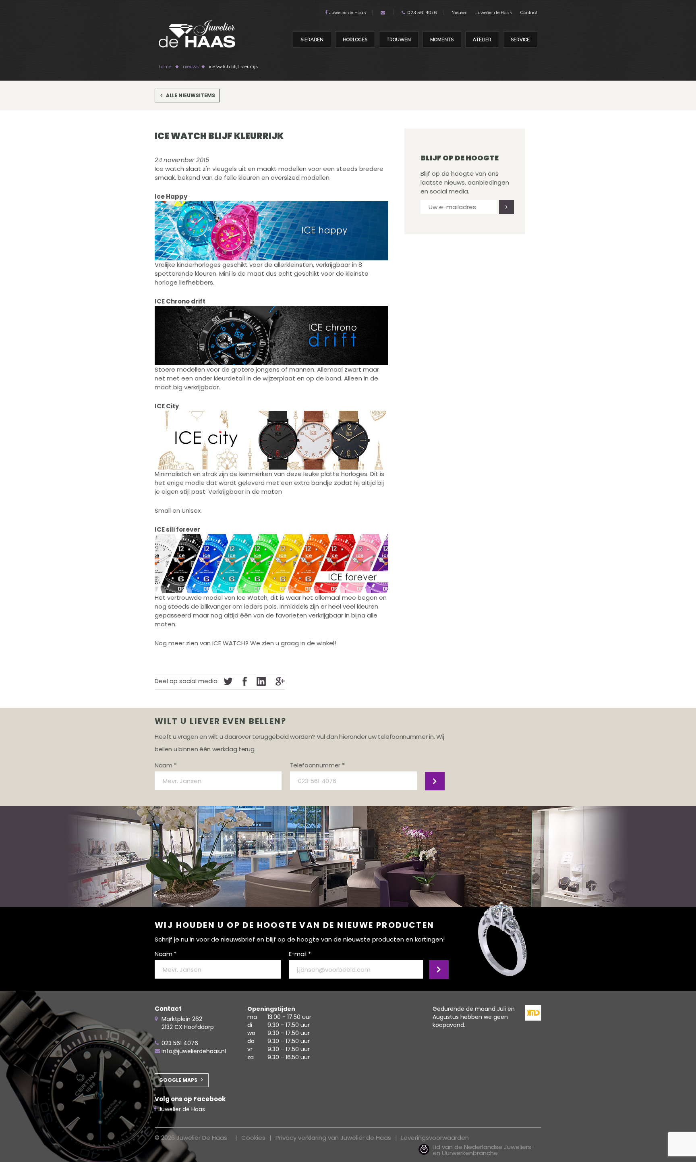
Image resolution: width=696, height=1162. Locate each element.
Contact (528, 12)
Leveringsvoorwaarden (435, 1137)
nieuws (191, 66)
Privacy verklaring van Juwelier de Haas (333, 1137)
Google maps (178, 1080)
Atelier (482, 39)
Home (165, 66)
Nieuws (460, 12)
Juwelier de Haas (347, 12)
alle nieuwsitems (190, 95)
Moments (442, 39)
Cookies (253, 1137)
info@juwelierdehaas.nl (194, 1051)
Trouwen (399, 39)
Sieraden (311, 39)
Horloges (355, 39)
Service (520, 39)
